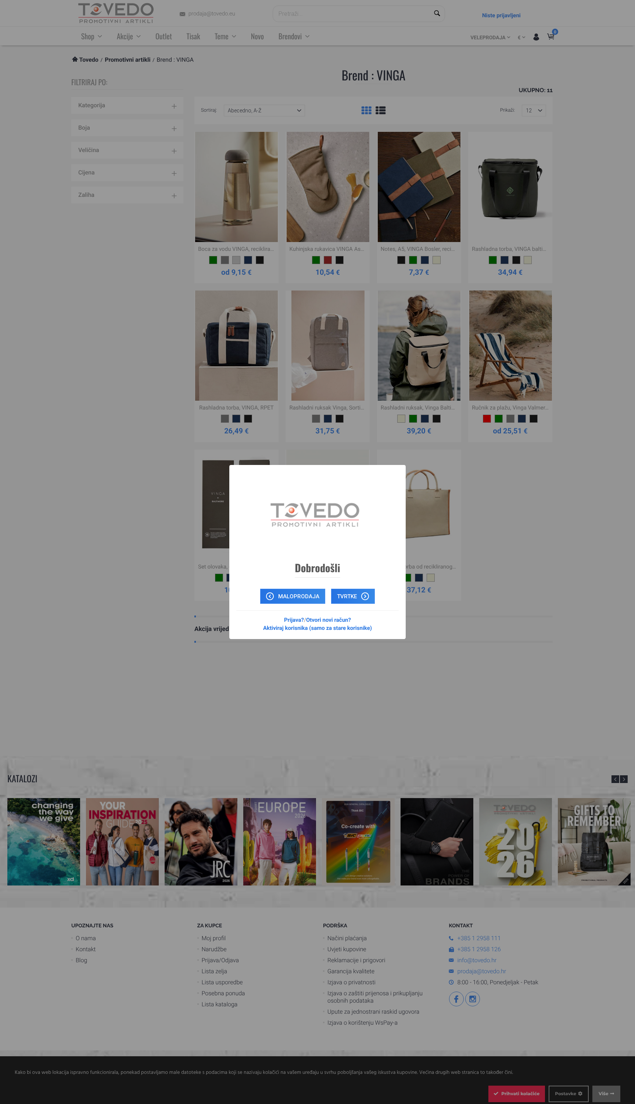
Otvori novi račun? (328, 620)
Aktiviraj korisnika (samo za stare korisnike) (317, 628)
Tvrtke (347, 596)
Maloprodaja (298, 596)
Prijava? (294, 620)
